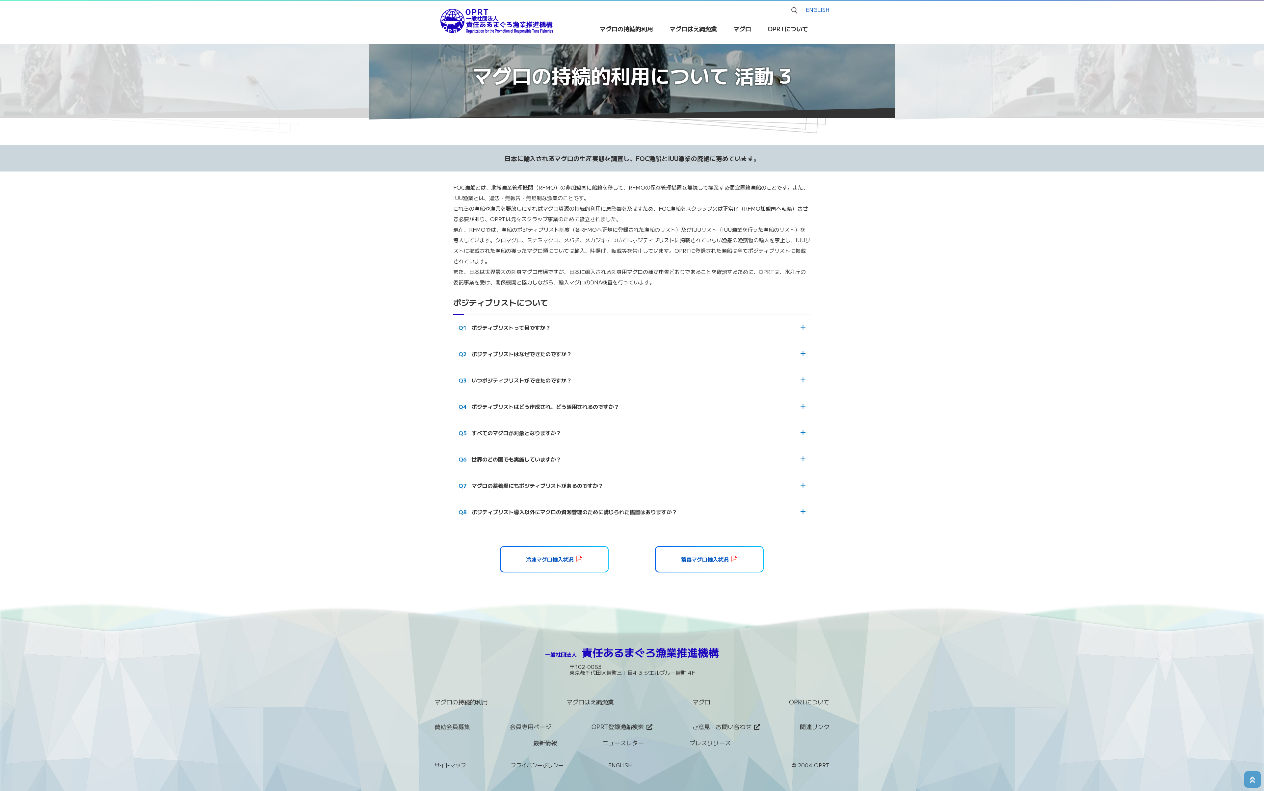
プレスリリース (710, 742)
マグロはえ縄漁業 (693, 28)
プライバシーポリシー (537, 765)
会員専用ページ (530, 726)
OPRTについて (788, 28)
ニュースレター (623, 742)
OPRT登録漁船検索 (618, 726)
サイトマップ (450, 765)
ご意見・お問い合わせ (721, 726)
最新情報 (545, 742)
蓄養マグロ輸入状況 (704, 559)
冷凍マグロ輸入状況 (549, 559)
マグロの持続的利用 (626, 28)
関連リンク (815, 726)
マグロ (742, 28)
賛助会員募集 (452, 726)
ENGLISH (818, 9)
